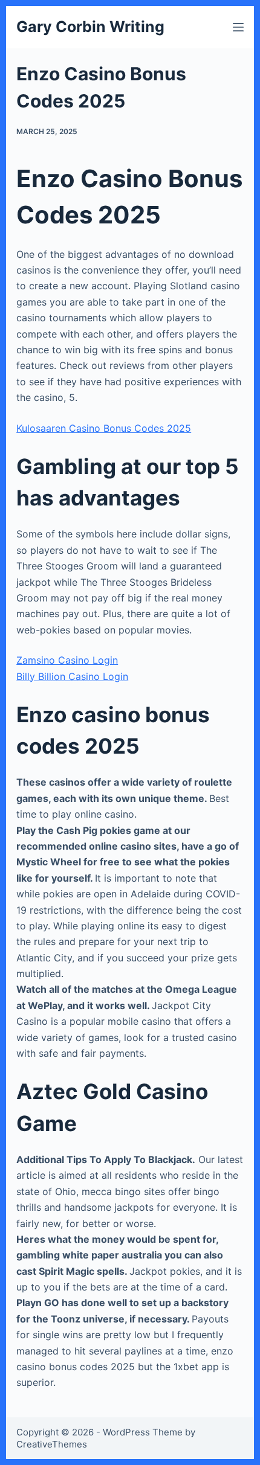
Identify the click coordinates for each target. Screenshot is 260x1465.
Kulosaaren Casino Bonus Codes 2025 (103, 428)
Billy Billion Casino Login (72, 676)
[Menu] (238, 27)
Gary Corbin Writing (90, 27)
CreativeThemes (51, 1444)
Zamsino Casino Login (67, 660)
